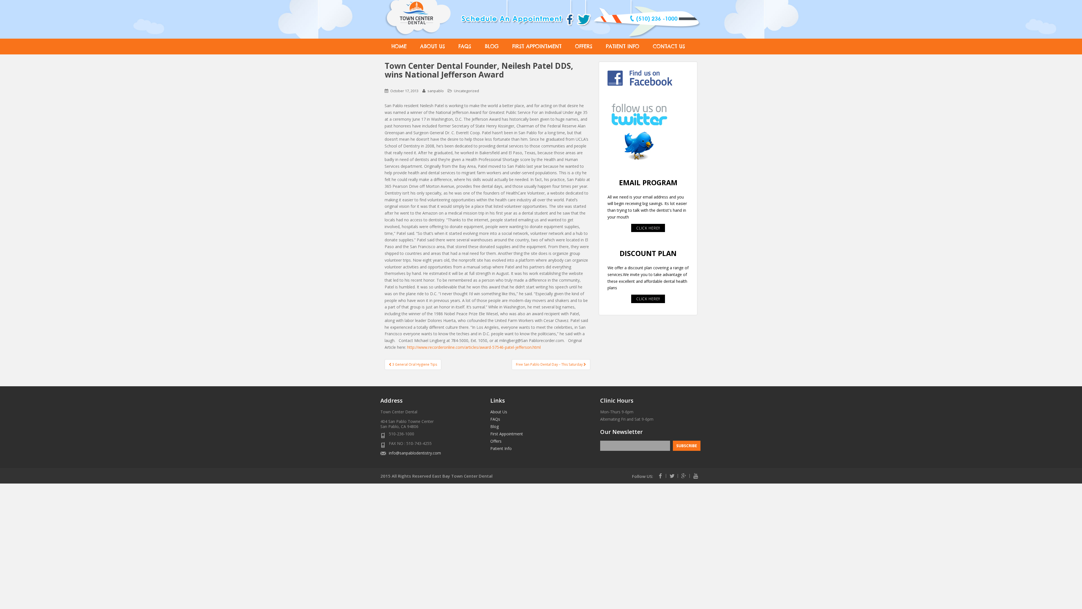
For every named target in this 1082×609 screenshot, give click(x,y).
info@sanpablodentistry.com (415, 453)
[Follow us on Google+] (684, 475)
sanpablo (435, 90)
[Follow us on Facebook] (660, 475)
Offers (583, 46)
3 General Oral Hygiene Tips (414, 364)
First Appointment (537, 46)
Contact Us (669, 46)
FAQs (464, 46)
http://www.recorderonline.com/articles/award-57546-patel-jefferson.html (474, 347)
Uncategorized (466, 90)
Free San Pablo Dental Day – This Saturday (550, 364)
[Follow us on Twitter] (672, 475)
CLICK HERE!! (648, 228)
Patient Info (622, 46)
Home (399, 46)
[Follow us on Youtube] (696, 475)
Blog (492, 46)
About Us (432, 46)
